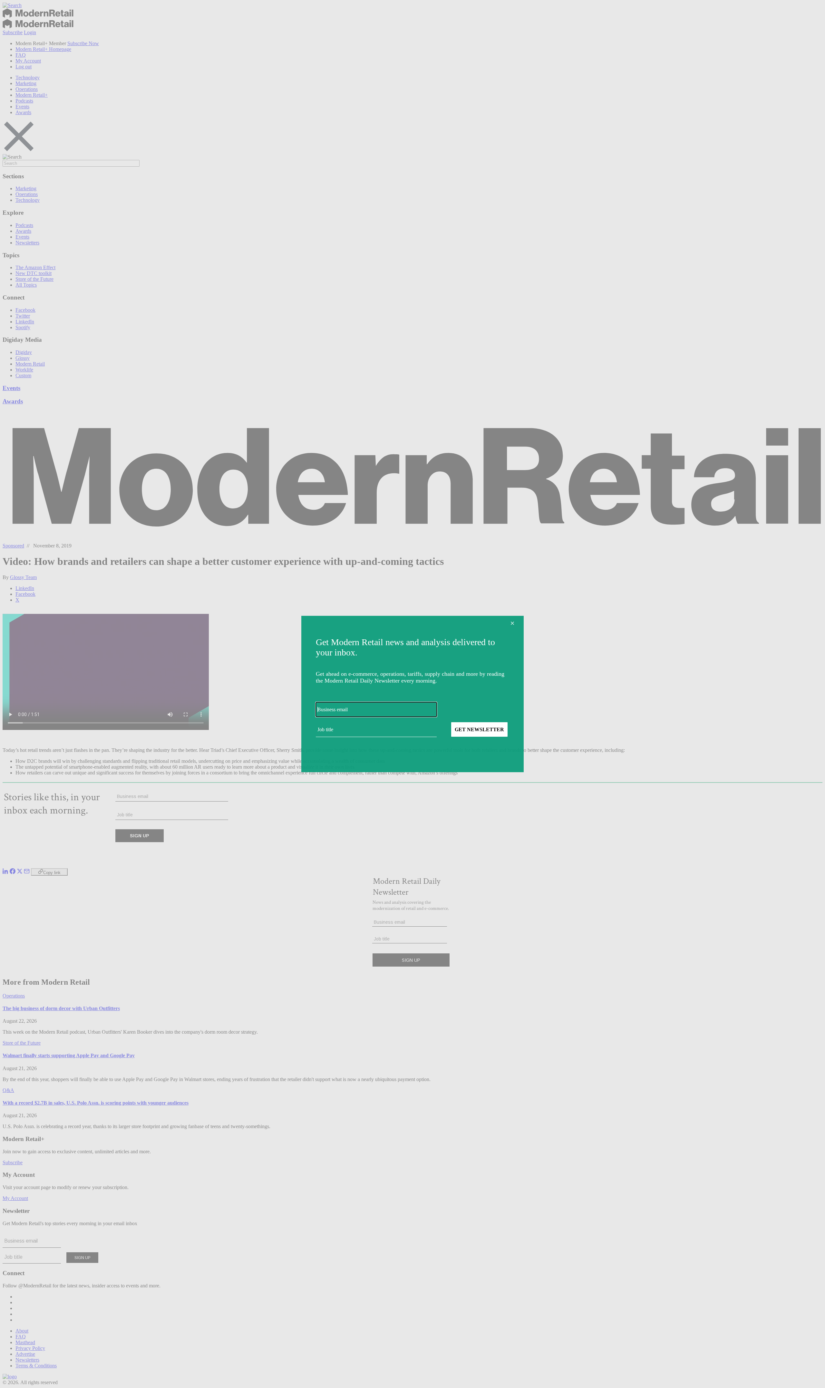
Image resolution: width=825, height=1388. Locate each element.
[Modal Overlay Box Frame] (412, 694)
